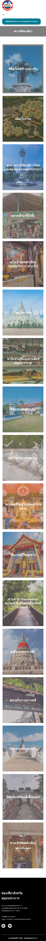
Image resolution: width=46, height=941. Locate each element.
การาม (23, 312)
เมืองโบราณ (23, 119)
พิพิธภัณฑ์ (17, 409)
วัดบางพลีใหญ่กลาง (23, 555)
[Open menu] (3, 14)
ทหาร (27, 409)
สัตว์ (36, 359)
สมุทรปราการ (17, 266)
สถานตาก (15, 458)
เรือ (33, 409)
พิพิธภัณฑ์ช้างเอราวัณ (23, 69)
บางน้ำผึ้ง (28, 216)
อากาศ (25, 458)
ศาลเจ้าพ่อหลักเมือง (23, 262)
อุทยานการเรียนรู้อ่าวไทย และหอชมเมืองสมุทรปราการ (23, 167)
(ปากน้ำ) (32, 266)
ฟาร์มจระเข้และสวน (20, 359)
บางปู (33, 458)
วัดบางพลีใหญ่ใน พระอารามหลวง (23, 506)
